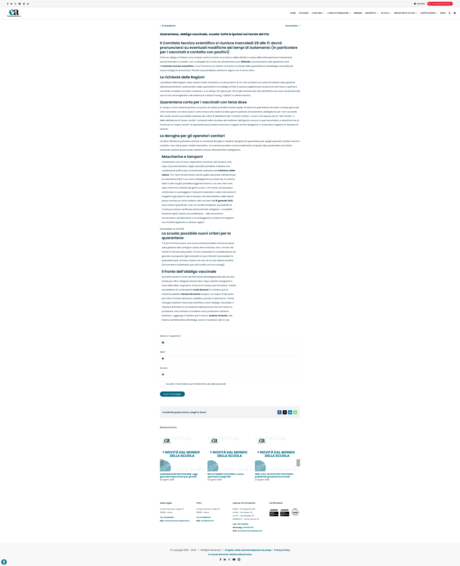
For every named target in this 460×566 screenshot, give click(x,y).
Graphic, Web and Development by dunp (248, 550)
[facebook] (7, 4)
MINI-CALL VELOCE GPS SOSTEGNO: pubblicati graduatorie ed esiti (274, 475)
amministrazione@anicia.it (177, 521)
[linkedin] (11, 4)
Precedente (168, 25)
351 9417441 (248, 527)
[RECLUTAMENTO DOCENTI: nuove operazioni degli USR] (230, 438)
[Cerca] (451, 13)
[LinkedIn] (290, 412)
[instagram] (24, 4)
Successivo (291, 25)
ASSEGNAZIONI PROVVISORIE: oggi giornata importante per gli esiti (179, 475)
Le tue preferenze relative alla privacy (230, 554)
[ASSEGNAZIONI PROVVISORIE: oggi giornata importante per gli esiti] (182, 438)
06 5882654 (168, 517)
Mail (163, 351)
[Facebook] (279, 412)
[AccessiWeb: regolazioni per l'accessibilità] (4, 562)
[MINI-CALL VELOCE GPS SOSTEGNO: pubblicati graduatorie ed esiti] (277, 438)
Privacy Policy (282, 550)
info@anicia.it (207, 521)
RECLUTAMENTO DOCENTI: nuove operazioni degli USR (225, 475)
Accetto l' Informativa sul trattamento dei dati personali (196, 383)
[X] (284, 412)
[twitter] (15, 4)
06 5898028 (205, 517)
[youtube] (20, 4)
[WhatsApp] (295, 412)
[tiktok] (28, 4)
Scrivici (163, 367)
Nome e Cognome (170, 335)
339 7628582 (242, 524)
